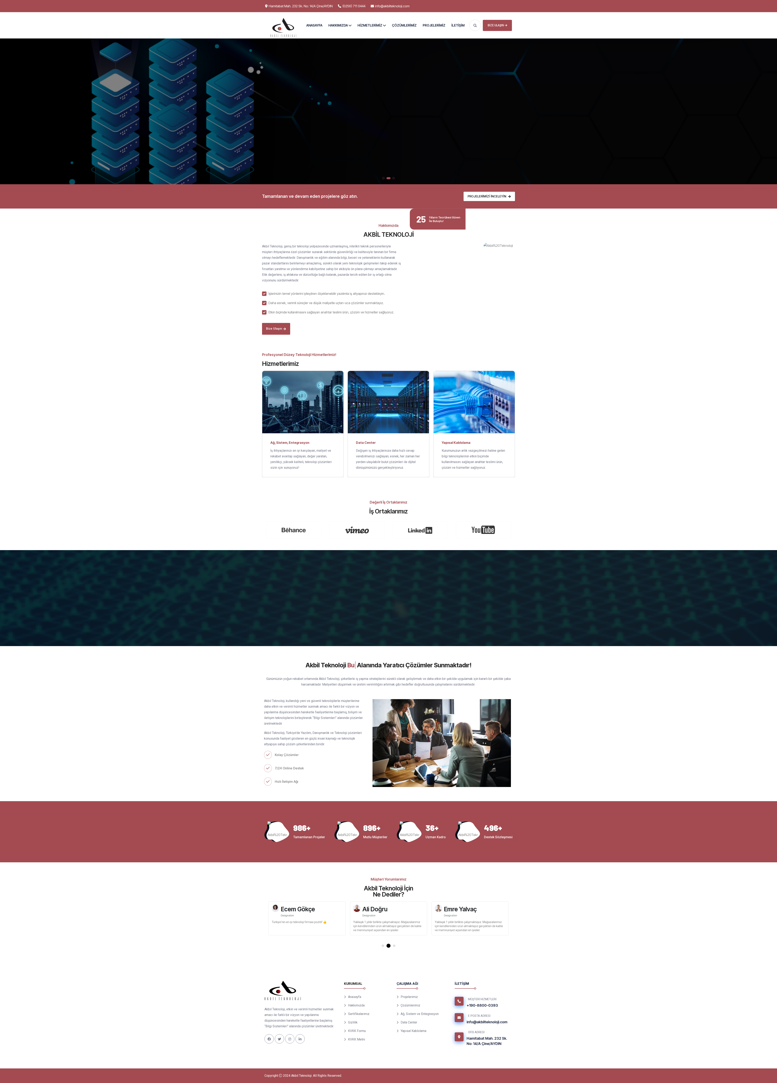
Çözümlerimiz (404, 25)
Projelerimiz (434, 25)
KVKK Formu (357, 1031)
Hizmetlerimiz (370, 25)
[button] (383, 178)
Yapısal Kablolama (404, 131)
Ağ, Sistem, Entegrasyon (289, 442)
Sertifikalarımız (358, 1014)
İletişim (458, 25)
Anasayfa (314, 25)
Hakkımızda (338, 25)
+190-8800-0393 (482, 1005)
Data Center (369, 131)
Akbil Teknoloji (301, 1076)
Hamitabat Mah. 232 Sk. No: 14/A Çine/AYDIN (487, 1041)
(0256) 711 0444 (353, 6)
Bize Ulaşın (496, 25)
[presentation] (7, 112)
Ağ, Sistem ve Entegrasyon (420, 1014)
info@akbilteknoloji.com (392, 6)
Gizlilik (353, 1022)
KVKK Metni (356, 1039)
